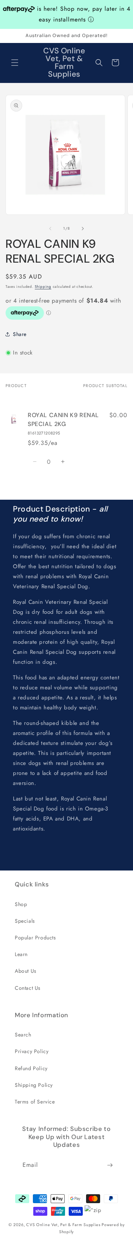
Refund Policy (31, 1068)
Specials (25, 921)
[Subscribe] (110, 1165)
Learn (21, 954)
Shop (21, 904)
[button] (15, 62)
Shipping (43, 286)
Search (23, 1034)
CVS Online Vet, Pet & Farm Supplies (63, 1225)
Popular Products (35, 937)
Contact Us (28, 988)
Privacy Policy (31, 1051)
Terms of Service (35, 1101)
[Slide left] (50, 228)
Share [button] (20, 334)
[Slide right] (83, 228)
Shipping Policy (34, 1085)
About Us (26, 971)
